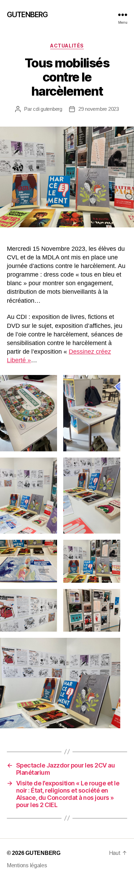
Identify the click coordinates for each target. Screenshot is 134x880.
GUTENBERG (27, 14)
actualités (66, 46)
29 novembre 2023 (98, 109)
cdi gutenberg (47, 109)
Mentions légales (27, 865)
